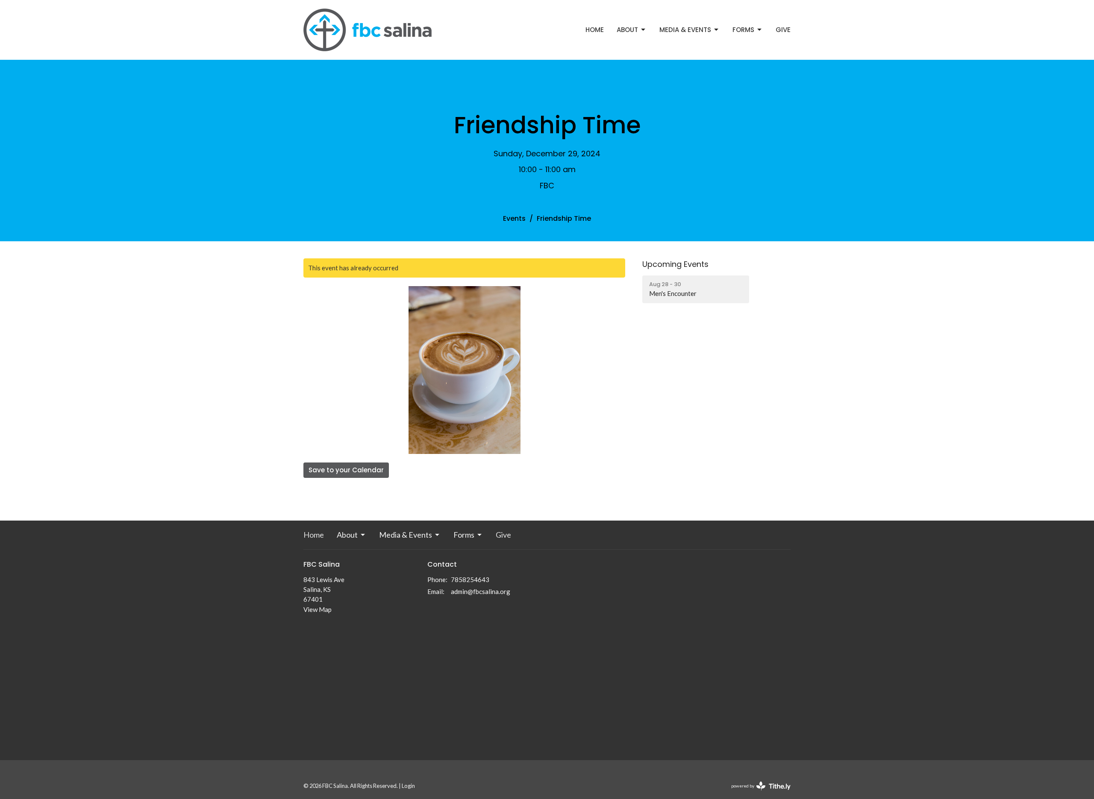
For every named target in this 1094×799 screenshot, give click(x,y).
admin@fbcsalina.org (480, 591)
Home (594, 29)
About (627, 29)
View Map (317, 609)
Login (408, 785)
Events (514, 218)
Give (783, 29)
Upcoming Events (675, 264)
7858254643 (470, 579)
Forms (743, 29)
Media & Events (685, 29)
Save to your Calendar (346, 469)
